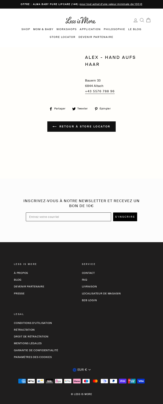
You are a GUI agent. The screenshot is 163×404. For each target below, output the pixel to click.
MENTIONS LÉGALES (28, 343)
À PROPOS (21, 273)
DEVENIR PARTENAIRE (96, 37)
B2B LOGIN (89, 300)
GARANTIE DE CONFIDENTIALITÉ (36, 350)
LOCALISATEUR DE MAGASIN (101, 293)
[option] (81, 4)
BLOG (17, 279)
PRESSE (19, 293)
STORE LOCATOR (63, 37)
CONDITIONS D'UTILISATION (33, 323)
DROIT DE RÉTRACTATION (31, 336)
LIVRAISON (89, 286)
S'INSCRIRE (125, 216)
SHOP (25, 29)
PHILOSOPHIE (114, 29)
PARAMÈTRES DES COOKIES (33, 357)
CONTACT (88, 273)
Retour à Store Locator (84, 126)
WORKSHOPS (66, 29)
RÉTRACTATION (24, 329)
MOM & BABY (43, 29)
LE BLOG (135, 29)
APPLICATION (90, 29)
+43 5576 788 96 (100, 91)
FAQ (84, 279)
